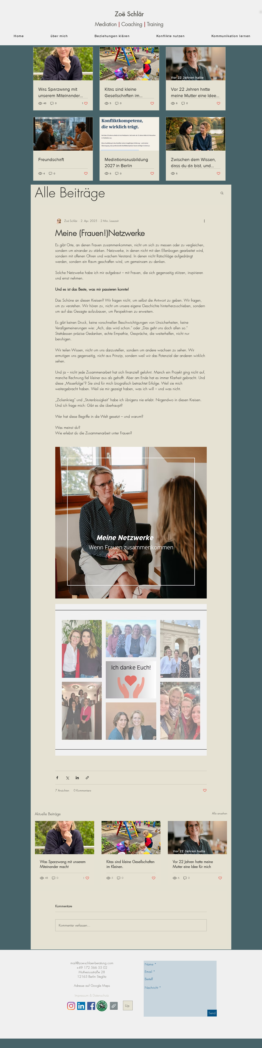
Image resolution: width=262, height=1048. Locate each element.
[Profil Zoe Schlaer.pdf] (113, 1006)
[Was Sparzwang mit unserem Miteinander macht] (64, 837)
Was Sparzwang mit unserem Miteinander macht (63, 864)
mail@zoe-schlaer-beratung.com (91, 963)
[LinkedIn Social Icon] (81, 1006)
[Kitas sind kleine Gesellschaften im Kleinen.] (131, 837)
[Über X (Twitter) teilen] (67, 778)
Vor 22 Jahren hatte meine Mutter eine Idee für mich (193, 864)
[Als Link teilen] (87, 778)
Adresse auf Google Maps (92, 985)
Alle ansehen (219, 813)
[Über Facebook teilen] (57, 778)
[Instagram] (71, 1006)
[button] (222, 192)
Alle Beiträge (70, 192)
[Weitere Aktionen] (204, 220)
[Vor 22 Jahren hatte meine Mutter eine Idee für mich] (197, 837)
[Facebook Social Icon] (91, 1006)
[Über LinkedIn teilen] (77, 778)
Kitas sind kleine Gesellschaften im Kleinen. (130, 864)
